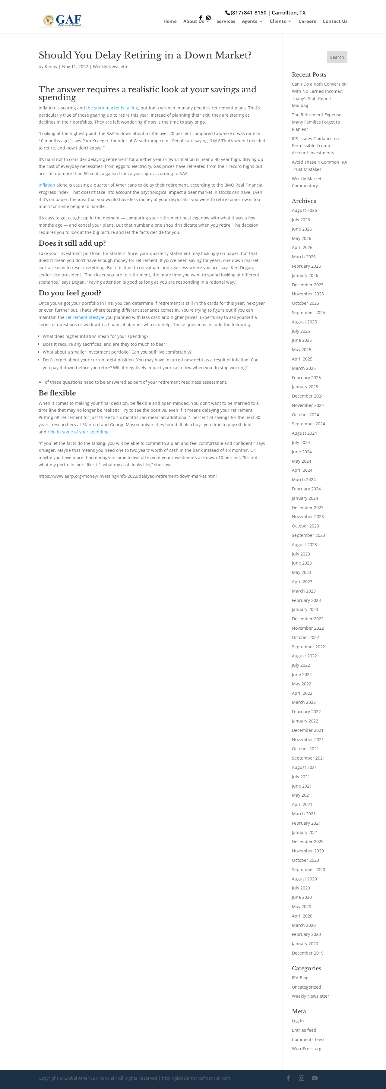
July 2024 (301, 442)
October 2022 (305, 637)
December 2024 (308, 396)
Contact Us (335, 21)
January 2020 (305, 943)
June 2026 (302, 229)
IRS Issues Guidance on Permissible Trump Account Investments (315, 146)
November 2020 (308, 851)
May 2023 (301, 572)
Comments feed (308, 1039)
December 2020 (308, 841)
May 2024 (301, 461)
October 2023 (305, 526)
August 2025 (304, 322)
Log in (298, 1021)
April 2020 (302, 916)
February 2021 (306, 823)
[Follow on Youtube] (314, 1078)
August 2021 (304, 767)
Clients (278, 21)
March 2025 (304, 368)
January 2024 (305, 498)
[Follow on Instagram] (301, 1078)
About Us (193, 21)
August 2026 (304, 210)
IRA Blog (300, 977)
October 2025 (305, 303)
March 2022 (304, 702)
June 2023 (302, 563)
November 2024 (308, 405)
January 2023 (305, 609)
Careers (307, 21)
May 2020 (301, 906)
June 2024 (302, 452)
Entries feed (304, 1030)
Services (226, 21)
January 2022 (305, 721)
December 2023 (308, 507)
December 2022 (308, 619)
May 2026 (301, 238)
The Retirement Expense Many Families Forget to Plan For (316, 122)
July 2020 (301, 888)
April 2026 (302, 247)
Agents (249, 21)
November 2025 (308, 294)
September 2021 (308, 758)
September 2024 (308, 423)
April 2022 (302, 693)
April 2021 (302, 804)
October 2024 (305, 414)
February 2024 (306, 489)
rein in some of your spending (78, 432)
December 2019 (308, 953)
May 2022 (301, 684)
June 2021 (302, 786)
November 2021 (308, 739)
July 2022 (301, 665)
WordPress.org (306, 1048)
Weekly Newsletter (111, 66)
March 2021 (304, 814)
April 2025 (302, 359)
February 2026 (306, 266)
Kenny (51, 66)
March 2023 (304, 591)
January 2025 (305, 386)
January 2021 (305, 832)
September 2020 (308, 869)
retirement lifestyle (85, 317)
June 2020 (302, 897)
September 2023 (308, 535)
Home (170, 21)
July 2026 (301, 219)
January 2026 (305, 275)
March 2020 (304, 925)
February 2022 (306, 711)
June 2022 (302, 674)
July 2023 (301, 554)
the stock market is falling (112, 108)
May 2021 (301, 795)
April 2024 (302, 470)
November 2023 (308, 516)
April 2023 (302, 581)
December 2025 (308, 285)
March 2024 (304, 479)
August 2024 (304, 433)
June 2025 (302, 340)
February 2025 (306, 377)
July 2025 (301, 331)
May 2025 (301, 349)
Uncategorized (306, 987)
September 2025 (308, 312)
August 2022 (304, 656)
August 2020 (304, 879)
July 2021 (301, 776)
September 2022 (308, 647)
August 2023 (304, 544)
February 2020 (306, 934)
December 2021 (308, 730)
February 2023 (306, 600)
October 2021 (305, 748)
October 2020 (305, 860)
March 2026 (304, 257)
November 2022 (308, 628)
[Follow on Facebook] (288, 1078)
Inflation (47, 185)
